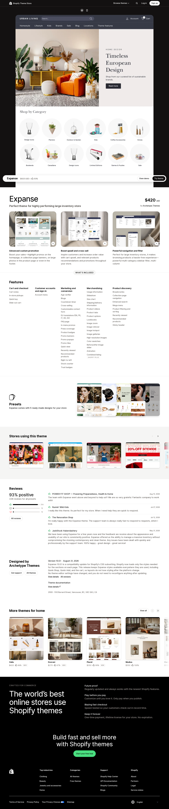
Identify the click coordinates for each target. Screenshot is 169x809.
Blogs (102, 790)
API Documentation (108, 781)
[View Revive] (132, 400)
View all (143, 610)
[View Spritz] (118, 400)
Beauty (43, 781)
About (133, 776)
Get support (16, 573)
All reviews (16, 518)
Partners (134, 781)
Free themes (75, 781)
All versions (66, 577)
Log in (144, 3)
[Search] (137, 3)
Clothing (43, 776)
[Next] (158, 436)
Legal (133, 785)
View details (53, 577)
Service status (137, 790)
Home (42, 790)
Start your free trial (84, 753)
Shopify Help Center (109, 776)
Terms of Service (16, 802)
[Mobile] (87, 10)
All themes (31, 573)
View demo (144, 178)
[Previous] (152, 436)
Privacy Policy (33, 802)
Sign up (154, 3)
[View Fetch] (104, 400)
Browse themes (120, 3)
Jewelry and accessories (50, 785)
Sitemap (70, 802)
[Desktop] (82, 10)
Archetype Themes (151, 206)
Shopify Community (108, 785)
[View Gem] (89, 400)
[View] (26, 455)
